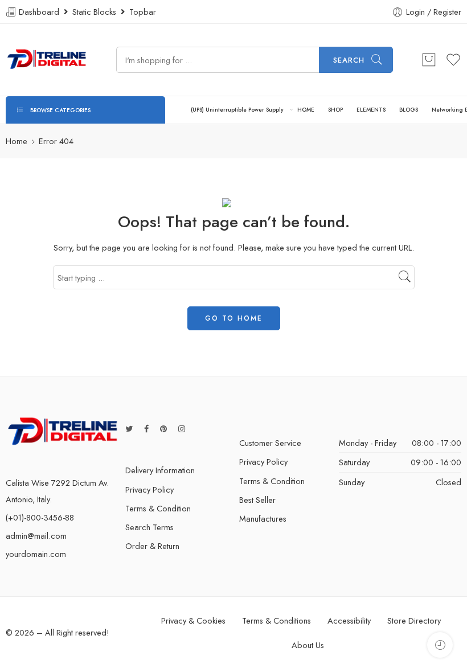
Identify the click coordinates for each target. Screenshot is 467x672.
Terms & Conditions (276, 620)
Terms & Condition (158, 508)
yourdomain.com (36, 554)
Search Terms (149, 527)
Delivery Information (160, 470)
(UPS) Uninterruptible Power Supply (237, 109)
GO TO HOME (234, 318)
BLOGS (408, 109)
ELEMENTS (371, 109)
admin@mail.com (36, 536)
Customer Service (270, 443)
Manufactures (262, 519)
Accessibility (349, 620)
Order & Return (152, 546)
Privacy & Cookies (193, 620)
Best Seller (257, 500)
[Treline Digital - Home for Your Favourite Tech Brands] (47, 59)
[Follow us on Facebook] (146, 428)
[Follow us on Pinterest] (163, 428)
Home (16, 141)
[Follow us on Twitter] (129, 428)
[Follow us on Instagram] (181, 428)
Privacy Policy (149, 489)
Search (348, 60)
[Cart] (429, 60)
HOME (305, 109)
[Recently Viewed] (440, 645)
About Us (308, 645)
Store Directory (414, 620)
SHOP (335, 109)
